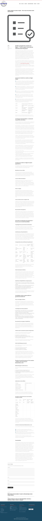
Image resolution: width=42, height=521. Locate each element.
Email (9, 480)
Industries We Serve (30, 3)
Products (26, 3)
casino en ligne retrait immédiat (24, 63)
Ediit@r (8, 47)
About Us (22, 3)
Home (20, 3)
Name (8, 477)
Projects (35, 3)
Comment (9, 467)
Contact (38, 3)
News (8, 49)
